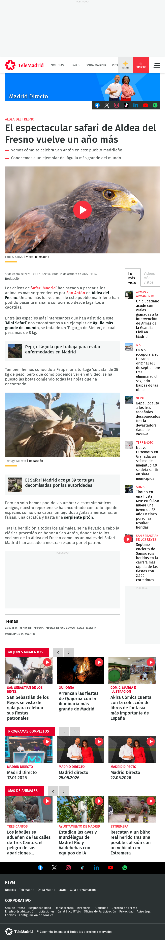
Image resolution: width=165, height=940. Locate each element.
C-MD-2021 (82, 87)
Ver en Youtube (111, 868)
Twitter (107, 105)
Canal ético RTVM (69, 911)
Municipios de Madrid (20, 634)
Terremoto (144, 442)
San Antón (75, 293)
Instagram (116, 105)
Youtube (145, 105)
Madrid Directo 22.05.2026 (132, 749)
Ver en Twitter (54, 868)
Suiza (140, 487)
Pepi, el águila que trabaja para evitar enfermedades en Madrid (15, 351)
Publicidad (101, 907)
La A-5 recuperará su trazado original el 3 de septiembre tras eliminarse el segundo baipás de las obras (129, 347)
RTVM (10, 883)
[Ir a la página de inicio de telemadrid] (24, 65)
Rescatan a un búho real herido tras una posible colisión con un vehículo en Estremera (132, 809)
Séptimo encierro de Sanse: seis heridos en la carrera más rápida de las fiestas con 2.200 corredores (129, 538)
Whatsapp (155, 105)
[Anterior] (58, 652)
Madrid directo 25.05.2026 (80, 749)
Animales (11, 628)
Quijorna (66, 687)
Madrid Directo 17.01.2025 (29, 749)
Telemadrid (26, 889)
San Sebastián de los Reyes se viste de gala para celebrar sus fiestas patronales (29, 670)
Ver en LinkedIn (97, 868)
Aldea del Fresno (19, 119)
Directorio (84, 907)
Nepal (140, 398)
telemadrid (19, 931)
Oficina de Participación (100, 911)
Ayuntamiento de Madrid (79, 826)
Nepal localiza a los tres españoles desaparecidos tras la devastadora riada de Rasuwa (129, 400)
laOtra (63, 889)
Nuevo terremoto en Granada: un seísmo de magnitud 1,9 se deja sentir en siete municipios (129, 445)
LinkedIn (136, 105)
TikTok (126, 105)
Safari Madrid (43, 288)
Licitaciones (46, 911)
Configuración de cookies (36, 915)
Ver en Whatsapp (125, 868)
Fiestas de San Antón (60, 628)
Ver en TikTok (82, 868)
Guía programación (83, 889)
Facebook (97, 105)
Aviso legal (144, 911)
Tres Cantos (17, 826)
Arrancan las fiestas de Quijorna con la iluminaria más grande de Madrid (80, 670)
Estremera (119, 826)
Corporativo (18, 901)
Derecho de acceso (124, 907)
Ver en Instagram (68, 868)
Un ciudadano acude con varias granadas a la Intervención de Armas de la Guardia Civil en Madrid (129, 295)
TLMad (74, 65)
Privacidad (126, 911)
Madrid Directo (20, 767)
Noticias (57, 65)
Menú (157, 65)
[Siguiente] (69, 652)
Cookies (10, 915)
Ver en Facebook (40, 868)
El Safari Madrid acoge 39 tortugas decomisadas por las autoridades (15, 485)
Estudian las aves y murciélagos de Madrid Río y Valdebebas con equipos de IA (80, 809)
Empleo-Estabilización (20, 911)
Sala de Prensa (15, 907)
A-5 (138, 345)
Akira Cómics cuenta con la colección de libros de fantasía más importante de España (132, 670)
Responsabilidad (39, 907)
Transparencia (64, 907)
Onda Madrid (96, 65)
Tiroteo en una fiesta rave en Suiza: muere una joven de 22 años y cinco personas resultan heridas (129, 489)
